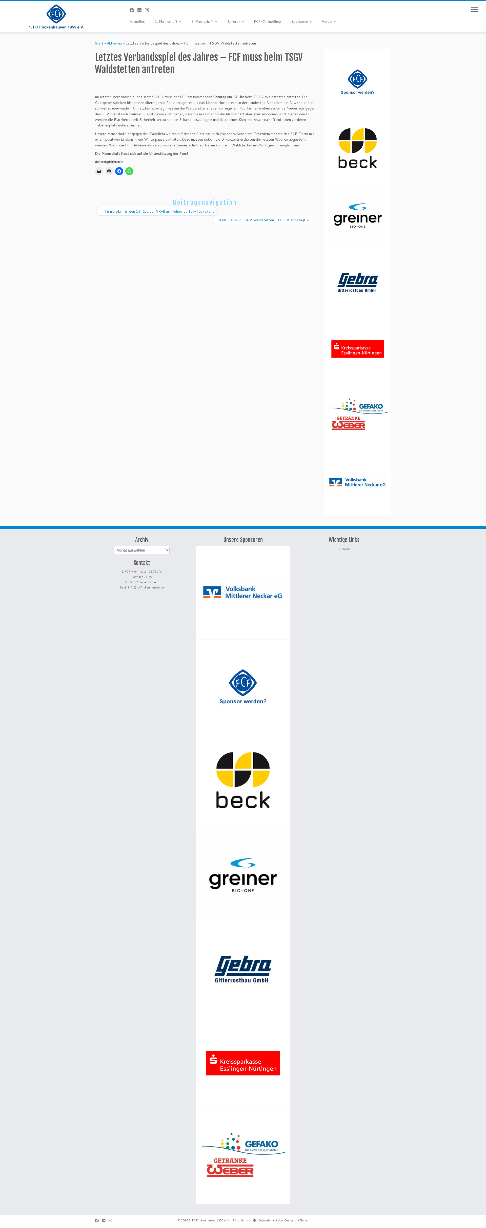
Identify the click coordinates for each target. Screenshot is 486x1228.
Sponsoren (300, 21)
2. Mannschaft (203, 21)
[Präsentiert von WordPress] (254, 1219)
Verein (327, 21)
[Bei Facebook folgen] (133, 10)
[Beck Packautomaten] (357, 148)
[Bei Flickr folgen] (141, 10)
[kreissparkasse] (357, 349)
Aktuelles (137, 21)
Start (99, 43)
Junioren (234, 21)
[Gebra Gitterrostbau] (357, 282)
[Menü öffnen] (474, 9)
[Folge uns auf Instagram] (148, 10)
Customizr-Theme (296, 1220)
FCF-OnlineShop (267, 21)
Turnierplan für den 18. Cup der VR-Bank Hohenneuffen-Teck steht (157, 211)
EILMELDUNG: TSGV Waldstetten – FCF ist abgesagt (263, 220)
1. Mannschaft (166, 21)
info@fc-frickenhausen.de (146, 587)
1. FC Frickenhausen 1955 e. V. (209, 1220)
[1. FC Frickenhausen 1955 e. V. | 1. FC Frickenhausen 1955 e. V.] (56, 16)
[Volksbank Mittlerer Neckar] (357, 482)
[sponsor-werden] (357, 82)
